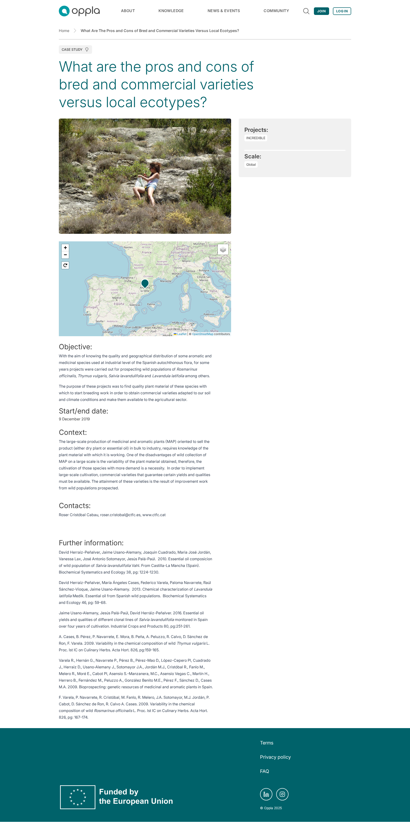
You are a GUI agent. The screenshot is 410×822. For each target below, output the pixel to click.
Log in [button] (342, 11)
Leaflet (181, 334)
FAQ (264, 771)
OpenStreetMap (202, 334)
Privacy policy (275, 757)
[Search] (306, 11)
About (128, 10)
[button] (145, 283)
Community (276, 10)
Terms (266, 743)
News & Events (224, 10)
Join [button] (321, 11)
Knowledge (171, 10)
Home (64, 30)
